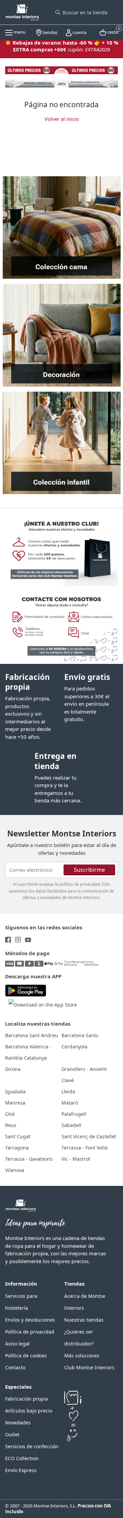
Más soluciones (81, 1355)
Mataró (70, 1102)
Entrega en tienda (56, 761)
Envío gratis (87, 677)
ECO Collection (22, 1458)
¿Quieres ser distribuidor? (79, 1337)
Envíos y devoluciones (30, 1320)
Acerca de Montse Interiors (84, 1302)
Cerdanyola (74, 1046)
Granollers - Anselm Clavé (84, 1074)
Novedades (18, 1422)
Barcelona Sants (80, 1035)
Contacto (15, 1367)
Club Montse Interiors (89, 1367)
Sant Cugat (17, 1136)
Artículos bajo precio (28, 1410)
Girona (12, 1069)
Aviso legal (17, 1343)
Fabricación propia (27, 682)
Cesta (112, 31)
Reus (10, 1125)
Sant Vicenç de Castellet (89, 1136)
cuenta (78, 32)
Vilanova (14, 1170)
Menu (19, 32)
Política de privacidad (29, 1331)
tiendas (49, 32)
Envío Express (21, 1470)
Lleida (68, 1091)
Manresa (15, 1102)
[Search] (57, 12)
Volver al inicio (61, 118)
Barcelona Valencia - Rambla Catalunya (28, 1052)
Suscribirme (89, 869)
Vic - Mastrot (76, 1159)
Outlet (12, 1434)
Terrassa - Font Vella (85, 1147)
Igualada (15, 1091)
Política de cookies (26, 1355)
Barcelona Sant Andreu (31, 1035)
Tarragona (17, 1147)
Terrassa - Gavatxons (29, 1159)
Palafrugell (74, 1114)
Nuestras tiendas (84, 1320)
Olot (10, 1114)
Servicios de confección (31, 1446)
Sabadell (71, 1125)
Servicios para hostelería (21, 1302)
